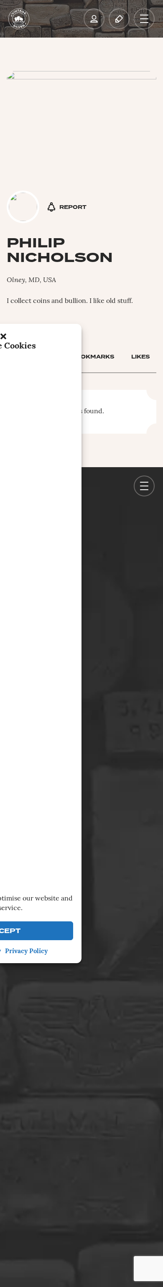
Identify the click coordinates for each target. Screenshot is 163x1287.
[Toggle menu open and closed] (144, 18)
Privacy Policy (26, 952)
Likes (140, 357)
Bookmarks (93, 357)
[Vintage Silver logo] (18, 18)
